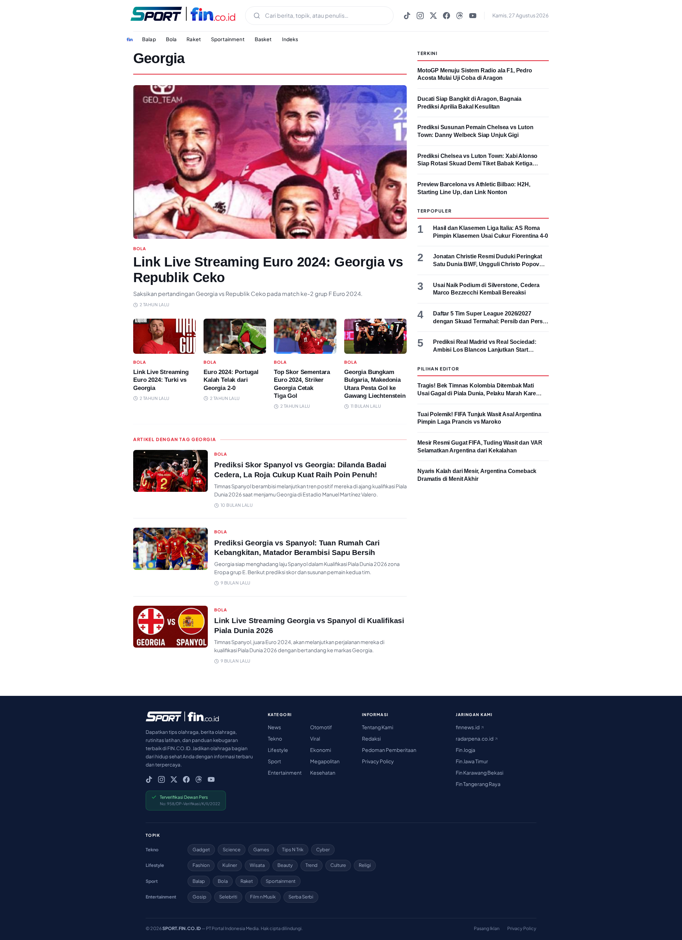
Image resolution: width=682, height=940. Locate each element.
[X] (433, 15)
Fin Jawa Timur (472, 761)
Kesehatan (322, 772)
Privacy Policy (378, 761)
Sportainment (228, 39)
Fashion (201, 865)
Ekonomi (320, 750)
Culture (338, 865)
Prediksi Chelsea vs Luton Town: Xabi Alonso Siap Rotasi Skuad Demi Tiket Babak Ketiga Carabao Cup (477, 163)
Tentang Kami (377, 727)
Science (231, 849)
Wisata (257, 865)
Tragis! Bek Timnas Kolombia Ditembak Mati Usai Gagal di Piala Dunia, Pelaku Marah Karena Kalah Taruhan (480, 393)
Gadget (201, 849)
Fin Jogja (465, 750)
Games (261, 849)
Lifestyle (278, 750)
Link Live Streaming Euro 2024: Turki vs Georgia (161, 380)
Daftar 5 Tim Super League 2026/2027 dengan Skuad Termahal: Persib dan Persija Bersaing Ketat (491, 321)
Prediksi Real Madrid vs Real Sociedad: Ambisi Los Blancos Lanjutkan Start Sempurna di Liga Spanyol (484, 349)
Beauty (285, 865)
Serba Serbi (300, 897)
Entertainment (285, 772)
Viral (315, 738)
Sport (274, 761)
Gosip (199, 897)
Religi (365, 865)
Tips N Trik (292, 849)
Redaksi (371, 738)
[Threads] (459, 15)
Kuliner (229, 865)
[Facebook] (446, 15)
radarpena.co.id (475, 738)
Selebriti (228, 897)
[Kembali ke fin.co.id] (130, 39)
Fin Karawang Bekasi (479, 772)
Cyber (323, 849)
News (274, 727)
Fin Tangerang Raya (478, 784)
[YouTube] (472, 15)
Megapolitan (325, 761)
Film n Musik (263, 897)
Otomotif (321, 727)
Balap (149, 39)
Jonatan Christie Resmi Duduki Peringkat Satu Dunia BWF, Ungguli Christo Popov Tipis (487, 264)
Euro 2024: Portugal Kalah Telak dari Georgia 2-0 (231, 380)
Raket (193, 39)
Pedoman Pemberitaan (389, 750)
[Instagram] (420, 15)
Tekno (275, 738)
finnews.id (468, 727)
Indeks (290, 39)
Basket (263, 39)
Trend (311, 865)
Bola (171, 39)
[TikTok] (407, 15)
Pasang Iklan (486, 928)
